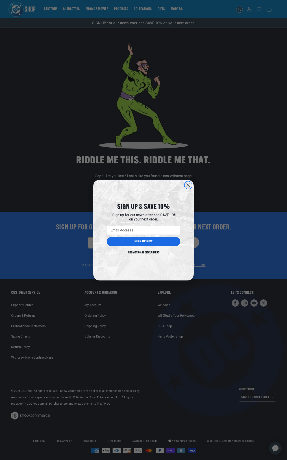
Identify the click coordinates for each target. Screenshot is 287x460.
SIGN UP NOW (144, 241)
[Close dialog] (188, 185)
